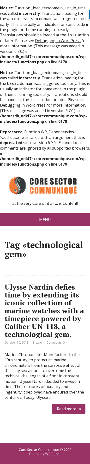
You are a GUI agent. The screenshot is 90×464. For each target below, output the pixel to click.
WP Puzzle (53, 453)
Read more (66, 408)
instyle (37, 342)
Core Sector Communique (39, 449)
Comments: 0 (56, 342)
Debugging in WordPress (58, 40)
